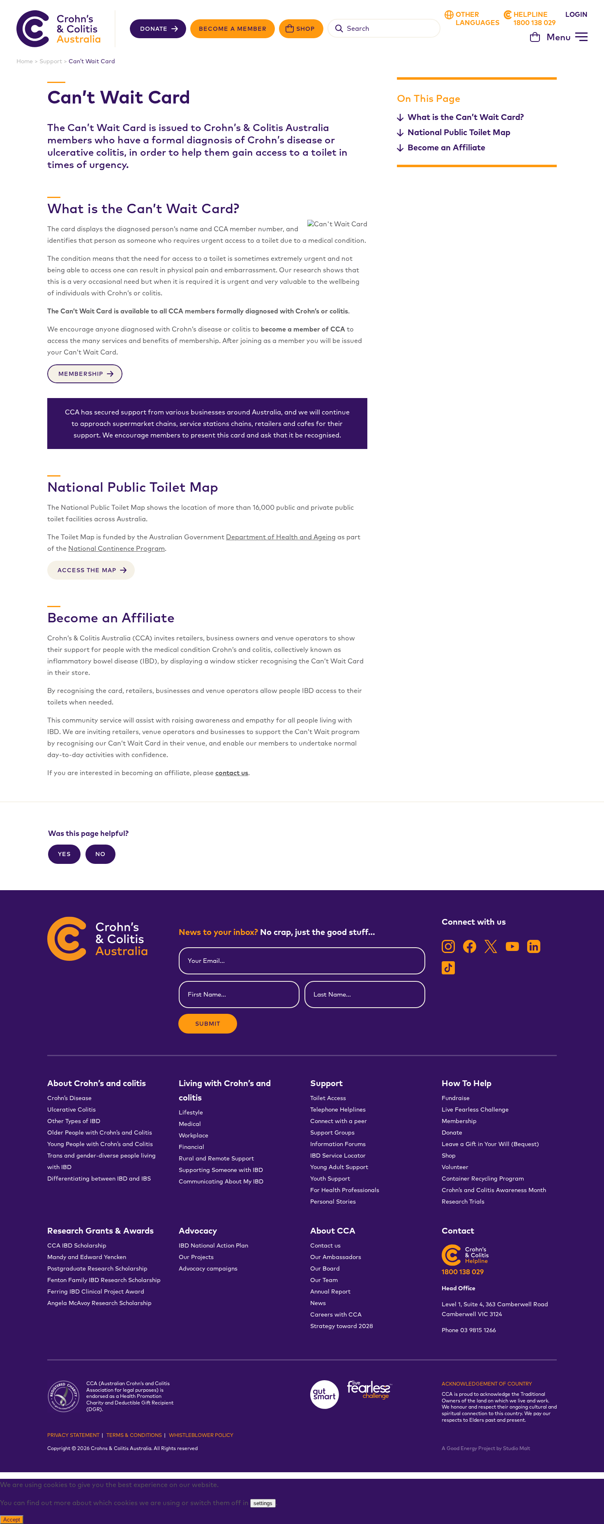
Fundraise (456, 1098)
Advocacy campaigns (208, 1268)
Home (24, 61)
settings (263, 1503)
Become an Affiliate (446, 147)
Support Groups (332, 1132)
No (100, 854)
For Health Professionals (344, 1190)
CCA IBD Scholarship (76, 1245)
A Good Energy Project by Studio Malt (486, 1448)
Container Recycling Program (483, 1178)
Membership (80, 374)
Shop (305, 28)
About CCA (332, 1230)
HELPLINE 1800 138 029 (535, 18)
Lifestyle (191, 1112)
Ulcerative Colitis (71, 1109)
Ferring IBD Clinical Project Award (95, 1291)
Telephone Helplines (338, 1109)
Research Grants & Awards (100, 1230)
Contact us (325, 1245)
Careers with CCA (336, 1314)
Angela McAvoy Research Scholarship (99, 1303)
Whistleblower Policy (201, 1435)
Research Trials (463, 1201)
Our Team (324, 1280)
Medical (190, 1124)
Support (50, 61)
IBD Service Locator (338, 1155)
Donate (154, 28)
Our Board (325, 1268)
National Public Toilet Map (459, 132)
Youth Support (330, 1178)
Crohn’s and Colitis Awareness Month (494, 1190)
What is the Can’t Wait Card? (466, 117)
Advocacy (198, 1230)
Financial (191, 1147)
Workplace (193, 1135)
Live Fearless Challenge (475, 1109)
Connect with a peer (338, 1121)
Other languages (478, 18)
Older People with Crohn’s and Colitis (99, 1132)
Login (576, 14)
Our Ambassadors (335, 1257)
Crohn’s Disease (69, 1098)
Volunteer (455, 1167)
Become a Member (233, 28)
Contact (458, 1230)
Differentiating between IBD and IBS (99, 1178)
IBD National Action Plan (213, 1245)
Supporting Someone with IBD (221, 1170)
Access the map (87, 570)
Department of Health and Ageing (281, 537)
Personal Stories (333, 1201)
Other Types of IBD (73, 1121)
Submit (207, 1023)
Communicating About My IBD (222, 1181)
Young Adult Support (339, 1167)
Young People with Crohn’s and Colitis (100, 1144)
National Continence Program (116, 548)
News (318, 1303)
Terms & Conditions (134, 1435)
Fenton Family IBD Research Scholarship (104, 1280)
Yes (64, 854)
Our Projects (196, 1257)
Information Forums (338, 1144)
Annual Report (330, 1291)
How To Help (466, 1083)
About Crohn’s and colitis (96, 1083)
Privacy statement (73, 1435)
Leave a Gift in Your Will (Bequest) (490, 1144)
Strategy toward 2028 (341, 1326)
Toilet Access (328, 1098)
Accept (11, 1520)
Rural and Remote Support (216, 1158)
